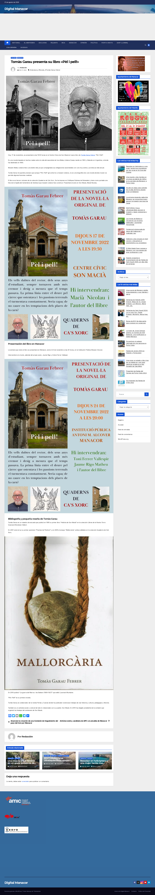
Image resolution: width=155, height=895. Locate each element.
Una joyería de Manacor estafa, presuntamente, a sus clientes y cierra (137, 292)
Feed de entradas (124, 429)
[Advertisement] (77, 27)
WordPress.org (123, 439)
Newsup (29, 891)
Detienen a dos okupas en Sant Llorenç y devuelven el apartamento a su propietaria (137, 241)
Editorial (16, 43)
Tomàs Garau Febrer (88, 155)
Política (94, 43)
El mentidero (29, 43)
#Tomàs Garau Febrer (52, 70)
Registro (121, 420)
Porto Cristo (107, 43)
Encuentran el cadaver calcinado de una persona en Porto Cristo (136, 343)
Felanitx (54, 43)
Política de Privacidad (144, 891)
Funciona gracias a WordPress (13, 891)
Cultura (13, 57)
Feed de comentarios (125, 434)
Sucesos (24, 47)
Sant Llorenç (122, 43)
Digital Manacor (16, 9)
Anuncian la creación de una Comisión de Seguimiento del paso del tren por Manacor (34, 722)
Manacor (73, 43)
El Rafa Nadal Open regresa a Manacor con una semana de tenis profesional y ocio (136, 250)
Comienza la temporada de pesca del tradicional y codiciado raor (135, 231)
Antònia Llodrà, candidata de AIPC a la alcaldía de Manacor (83, 721)
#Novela (41, 70)
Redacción (23, 67)
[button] (145, 45)
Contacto (134, 891)
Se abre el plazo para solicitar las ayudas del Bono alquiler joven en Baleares (136, 190)
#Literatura (34, 70)
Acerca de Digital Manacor (122, 891)
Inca (63, 43)
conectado (25, 781)
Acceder (121, 425)
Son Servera (11, 47)
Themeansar (37, 891)
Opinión (83, 43)
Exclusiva (43, 43)
